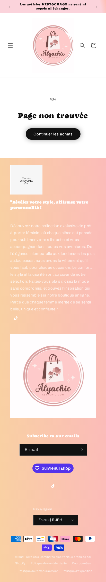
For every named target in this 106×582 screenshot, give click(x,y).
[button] (10, 45)
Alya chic (32, 556)
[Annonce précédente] (9, 6)
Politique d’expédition (77, 570)
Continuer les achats (53, 134)
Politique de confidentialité (49, 563)
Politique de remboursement (38, 570)
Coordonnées (81, 563)
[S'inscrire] (81, 450)
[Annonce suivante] (96, 6)
